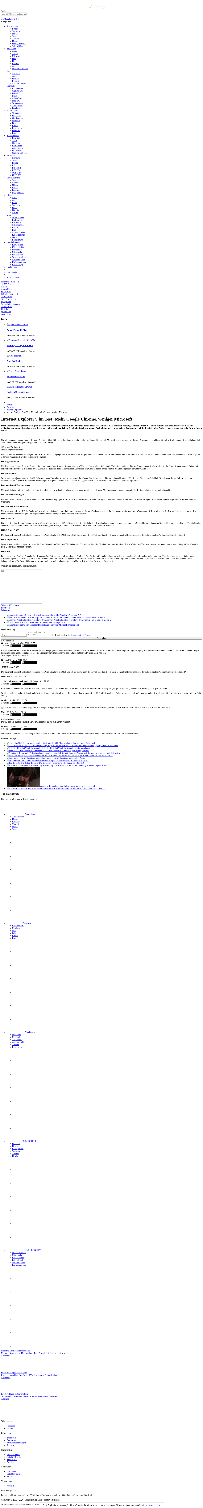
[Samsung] (19, 869)
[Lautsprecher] (19, 1128)
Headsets (16, 130)
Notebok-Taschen (20, 68)
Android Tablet (18, 1042)
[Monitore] (19, 965)
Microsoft (16, 56)
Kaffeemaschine (19, 262)
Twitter (10, 1428)
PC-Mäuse (16, 115)
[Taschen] (19, 1114)
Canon (15, 183)
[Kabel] (19, 1019)
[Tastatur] (19, 1223)
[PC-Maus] (19, 1169)
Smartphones (12, 26)
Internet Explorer (14, 410)
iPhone (15, 29)
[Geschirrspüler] (19, 1332)
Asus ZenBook (13, 361)
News (9, 405)
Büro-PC (16, 93)
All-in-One (17, 98)
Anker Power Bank (16, 376)
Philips (15, 163)
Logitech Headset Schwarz (19, 392)
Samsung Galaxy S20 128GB (20, 345)
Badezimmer (17, 220)
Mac (14, 930)
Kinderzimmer (18, 235)
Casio (14, 197)
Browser (10, 407)
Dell (14, 58)
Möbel (9, 215)
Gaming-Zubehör (19, 153)
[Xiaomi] (19, 883)
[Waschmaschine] (19, 1278)
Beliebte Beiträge (14, 1457)
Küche (15, 227)
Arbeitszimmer (18, 232)
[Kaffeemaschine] (19, 1346)
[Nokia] (19, 897)
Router (15, 125)
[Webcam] (19, 1210)
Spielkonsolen (13, 135)
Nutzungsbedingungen (16, 1443)
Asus (14, 51)
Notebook (16, 1034)
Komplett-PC (18, 88)
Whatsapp (5, 610)
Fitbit (14, 202)
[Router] (19, 1005)
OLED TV (17, 173)
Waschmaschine (19, 257)
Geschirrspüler (18, 259)
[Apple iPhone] (19, 842)
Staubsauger (17, 254)
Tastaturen (16, 113)
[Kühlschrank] (19, 1319)
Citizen (15, 212)
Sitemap (10, 1445)
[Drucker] (19, 1183)
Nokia (15, 34)
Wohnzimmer (18, 217)
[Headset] (19, 1237)
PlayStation (17, 138)
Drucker (15, 123)
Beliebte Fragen (13, 1474)
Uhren (9, 195)
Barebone (16, 108)
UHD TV (16, 175)
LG (13, 165)
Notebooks (11, 48)
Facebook (5, 608)
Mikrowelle (17, 252)
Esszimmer (17, 222)
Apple (15, 53)
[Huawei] (19, 856)
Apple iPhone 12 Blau (17, 330)
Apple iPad (17, 1039)
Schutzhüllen (17, 46)
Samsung (16, 31)
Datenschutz (12, 1440)
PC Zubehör (12, 111)
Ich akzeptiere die (72, 635)
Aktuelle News (13, 1454)
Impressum (11, 1438)
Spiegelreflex (18, 192)
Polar (14, 207)
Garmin (15, 210)
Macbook (16, 1037)
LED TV (16, 170)
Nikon (15, 185)
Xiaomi (15, 39)
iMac (14, 96)
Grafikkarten (17, 118)
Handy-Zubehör (19, 43)
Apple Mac (17, 106)
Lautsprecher (17, 128)
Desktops (27, 923)
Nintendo (16, 143)
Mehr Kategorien (14, 277)
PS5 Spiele (17, 145)
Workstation (17, 103)
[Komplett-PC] (19, 951)
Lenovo (15, 63)
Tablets (10, 71)
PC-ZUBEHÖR (29, 1141)
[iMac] (19, 992)
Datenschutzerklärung (80, 635)
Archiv (10, 1462)
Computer (11, 86)
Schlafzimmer (18, 225)
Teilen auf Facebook (10, 605)
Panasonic (16, 168)
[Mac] (19, 978)
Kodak (15, 187)
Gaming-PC (17, 91)
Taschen (15, 1044)
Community (12, 272)
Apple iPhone (18, 817)
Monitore (16, 120)
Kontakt (10, 1486)
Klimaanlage (17, 264)
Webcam (16, 1151)
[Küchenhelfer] (19, 1305)
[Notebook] (19, 1060)
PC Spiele (16, 150)
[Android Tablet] (19, 1101)
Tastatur (15, 1153)
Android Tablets (19, 83)
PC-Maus (16, 1143)
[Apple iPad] (19, 1087)
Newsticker (12, 1459)
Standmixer (17, 250)
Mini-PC (16, 101)
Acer (14, 66)
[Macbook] (19, 1074)
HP (13, 61)
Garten (15, 237)
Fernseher (11, 155)
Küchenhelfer (18, 247)
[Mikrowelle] (19, 1292)
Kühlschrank (17, 245)
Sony (14, 36)
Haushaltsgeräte (13, 242)
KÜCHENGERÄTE (34, 1250)
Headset (15, 1156)
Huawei (15, 41)
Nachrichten (12, 267)
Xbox (14, 140)
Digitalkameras (13, 178)
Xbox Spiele (17, 148)
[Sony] (19, 910)
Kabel (14, 133)
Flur (14, 230)
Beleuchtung (17, 240)
